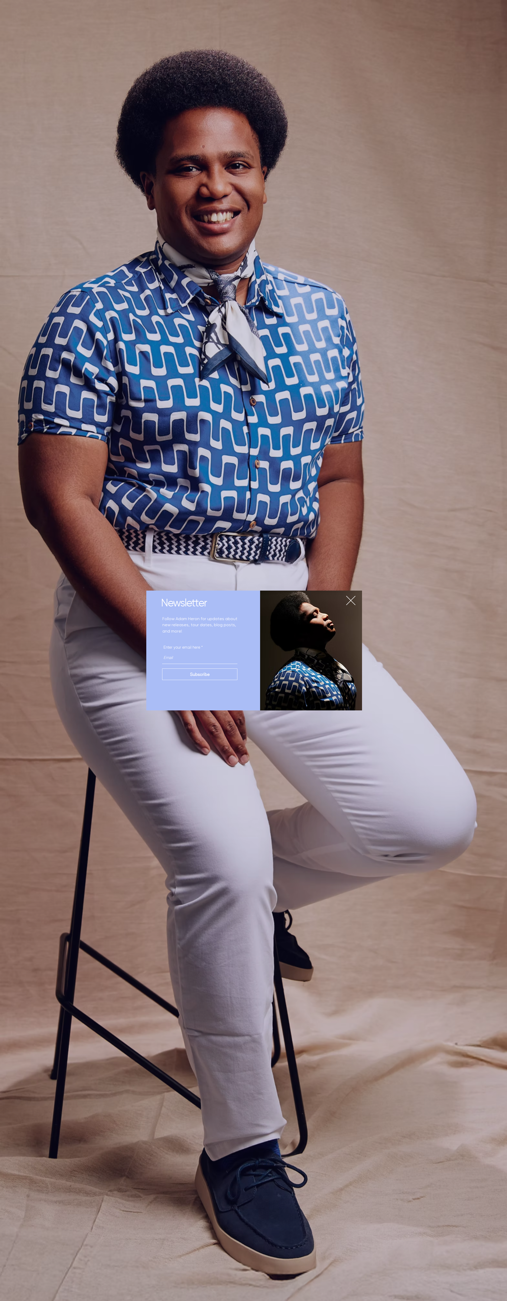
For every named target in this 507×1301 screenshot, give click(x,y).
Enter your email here (181, 647)
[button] (350, 600)
